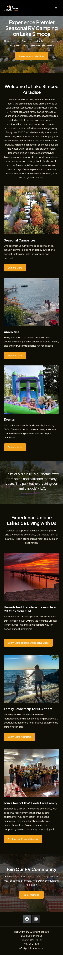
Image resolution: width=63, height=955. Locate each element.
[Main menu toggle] (56, 8)
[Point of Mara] (12, 8)
